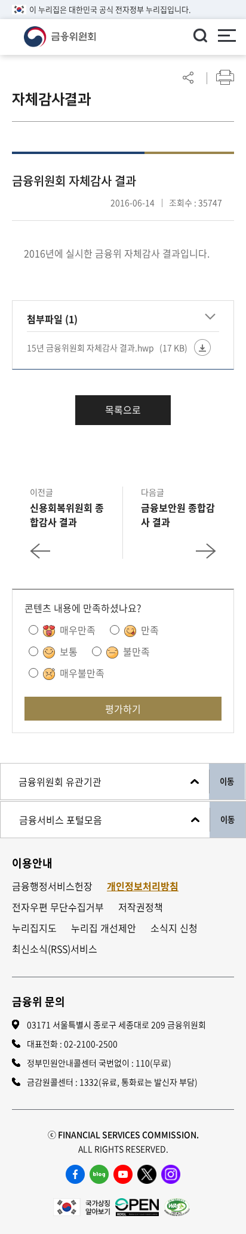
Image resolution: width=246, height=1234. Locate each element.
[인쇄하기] (225, 77)
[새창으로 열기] (81, 1206)
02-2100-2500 (91, 1044)
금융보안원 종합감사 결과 (178, 514)
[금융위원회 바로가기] (60, 35)
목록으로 (123, 409)
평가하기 (123, 708)
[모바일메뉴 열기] (227, 37)
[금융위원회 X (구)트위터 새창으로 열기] (146, 1174)
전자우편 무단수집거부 (58, 907)
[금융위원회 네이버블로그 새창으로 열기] (99, 1174)
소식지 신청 (174, 928)
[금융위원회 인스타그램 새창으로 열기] (170, 1174)
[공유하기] (188, 77)
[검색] (200, 35)
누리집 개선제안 (103, 928)
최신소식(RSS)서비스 (54, 949)
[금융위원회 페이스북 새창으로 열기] (75, 1174)
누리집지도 (34, 928)
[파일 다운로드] (202, 347)
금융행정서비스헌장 (52, 886)
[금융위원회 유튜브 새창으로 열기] (123, 1174)
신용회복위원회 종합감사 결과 (67, 514)
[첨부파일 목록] (210, 317)
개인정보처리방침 (143, 886)
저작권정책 (140, 907)
